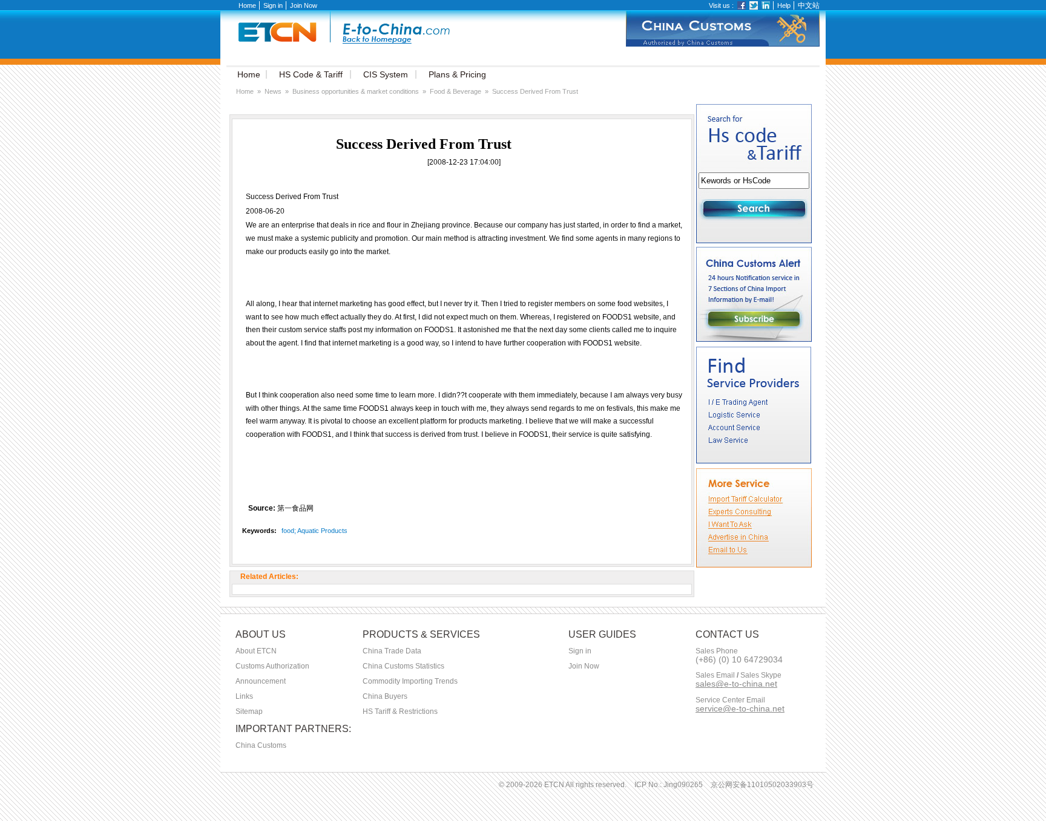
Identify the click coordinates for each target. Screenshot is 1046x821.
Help (784, 5)
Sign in (273, 5)
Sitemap (249, 711)
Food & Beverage (455, 91)
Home (247, 5)
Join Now (303, 5)
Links (244, 696)
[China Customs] (723, 44)
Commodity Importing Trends (410, 681)
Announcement (260, 681)
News (273, 91)
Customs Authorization (272, 666)
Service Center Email (730, 700)
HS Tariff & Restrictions (400, 711)
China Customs (260, 745)
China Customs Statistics (403, 666)
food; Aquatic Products (314, 530)
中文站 (809, 5)
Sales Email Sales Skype (738, 675)
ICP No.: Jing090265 (668, 784)
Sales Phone (717, 651)
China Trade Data (392, 651)
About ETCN (256, 651)
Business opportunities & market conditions (355, 91)
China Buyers (385, 696)
